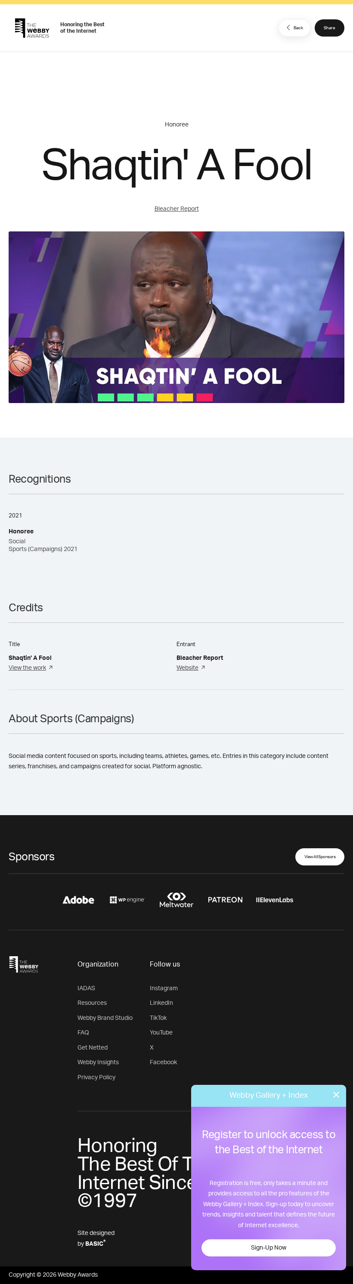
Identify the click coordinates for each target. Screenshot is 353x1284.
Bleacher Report (177, 209)
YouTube (161, 1033)
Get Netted (92, 1048)
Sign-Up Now (268, 1248)
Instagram (164, 988)
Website (187, 668)
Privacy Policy (96, 1078)
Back (298, 28)
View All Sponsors (320, 857)
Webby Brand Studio (105, 1018)
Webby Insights (98, 1062)
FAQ (83, 1033)
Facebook (163, 1062)
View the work (27, 668)
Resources (92, 1003)
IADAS (86, 988)
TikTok (158, 1018)
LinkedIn (161, 1003)
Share (329, 28)
